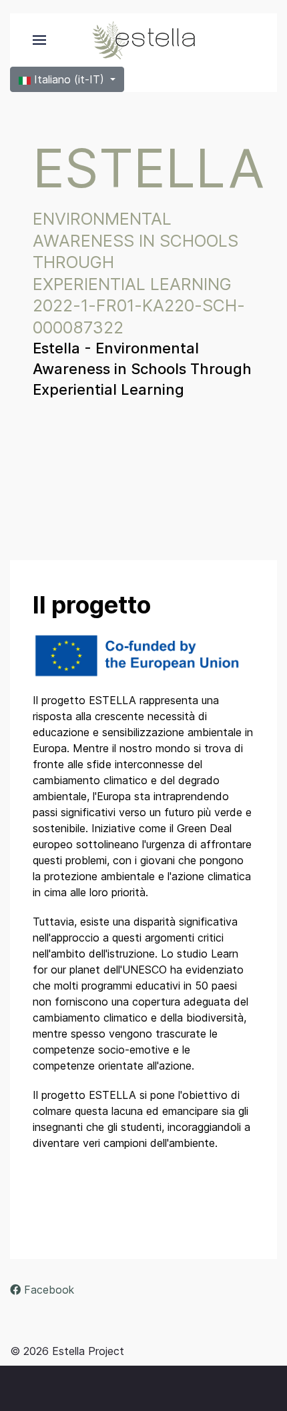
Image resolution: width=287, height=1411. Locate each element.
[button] (39, 40)
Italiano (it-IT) (69, 79)
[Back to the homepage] (143, 40)
